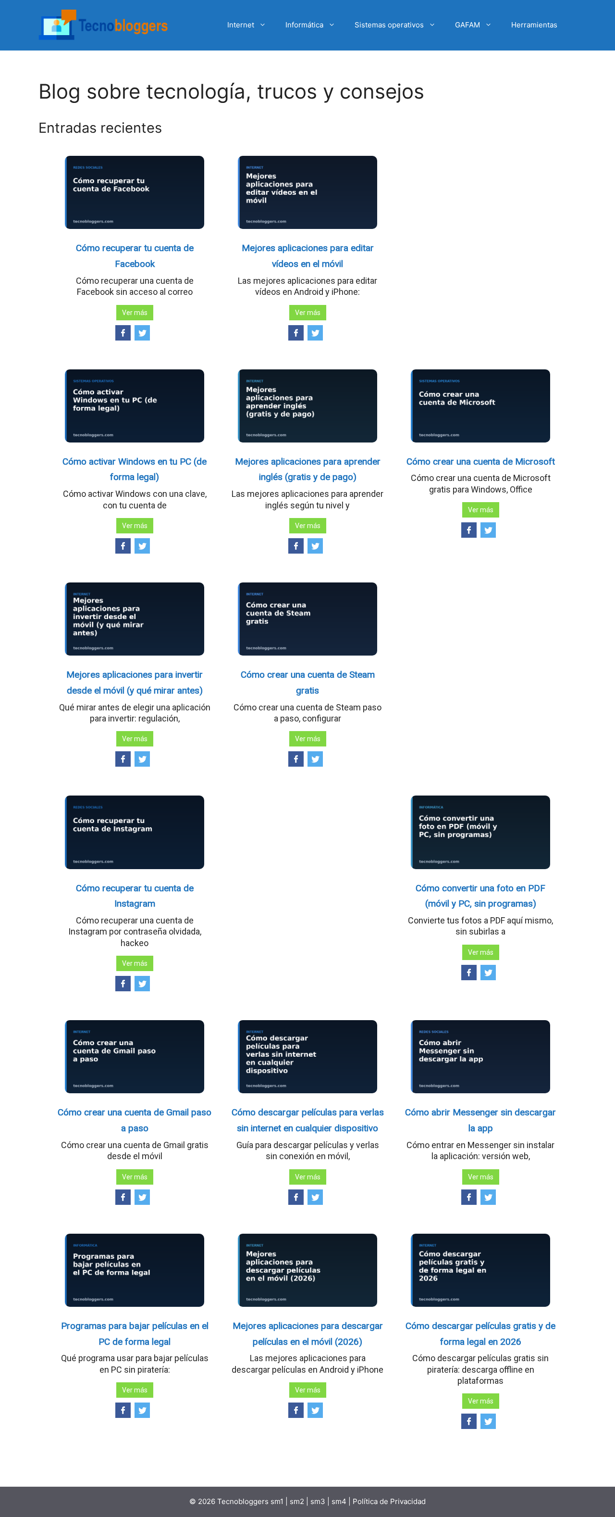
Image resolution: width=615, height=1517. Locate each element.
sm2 (298, 1501)
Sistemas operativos (389, 24)
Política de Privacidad (389, 1501)
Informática (304, 24)
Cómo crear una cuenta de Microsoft (480, 461)
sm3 (317, 1501)
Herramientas (534, 24)
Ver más (135, 312)
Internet (240, 24)
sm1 (278, 1501)
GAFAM (467, 24)
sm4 (340, 1501)
